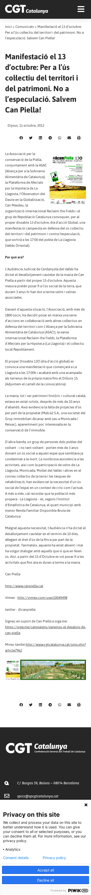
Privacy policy (54, 858)
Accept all (45, 870)
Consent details (16, 858)
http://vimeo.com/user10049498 (42, 598)
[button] (21, 137)
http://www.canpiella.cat (24, 586)
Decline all (45, 880)
